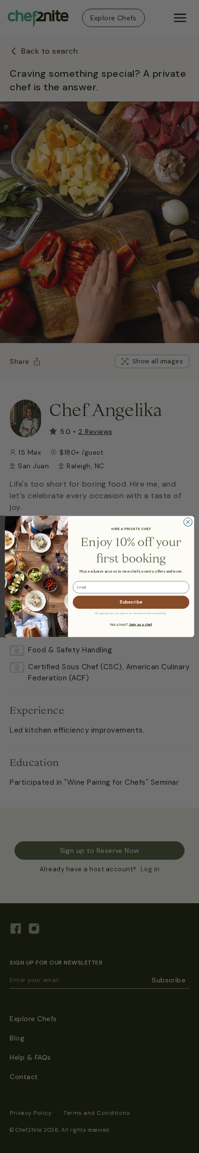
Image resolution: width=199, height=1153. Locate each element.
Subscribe (131, 602)
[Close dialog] (188, 522)
